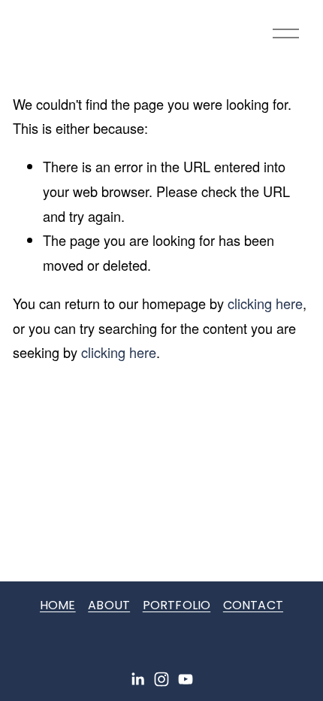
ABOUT (109, 605)
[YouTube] (185, 679)
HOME (58, 605)
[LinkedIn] (137, 679)
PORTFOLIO (176, 605)
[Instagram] (161, 679)
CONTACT (253, 605)
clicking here (265, 303)
